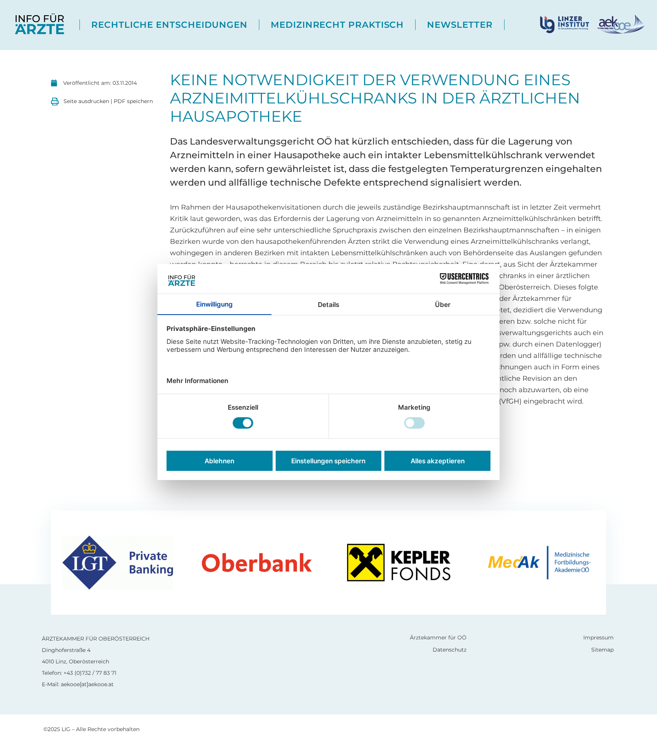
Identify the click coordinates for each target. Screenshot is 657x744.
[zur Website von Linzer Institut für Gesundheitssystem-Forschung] (567, 24)
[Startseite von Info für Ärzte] (39, 24)
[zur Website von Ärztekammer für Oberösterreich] (620, 24)
